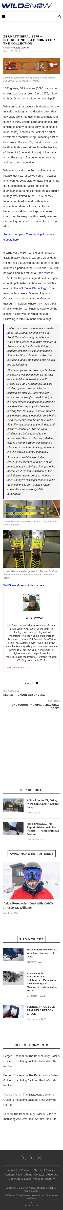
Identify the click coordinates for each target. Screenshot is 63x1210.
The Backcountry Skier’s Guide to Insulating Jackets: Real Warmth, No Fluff (31, 1061)
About (28, 1174)
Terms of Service (44, 1170)
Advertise (52, 1174)
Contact (39, 1174)
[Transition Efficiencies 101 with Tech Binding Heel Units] (13, 954)
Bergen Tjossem (13, 1056)
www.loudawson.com (18, 667)
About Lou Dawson (19, 1170)
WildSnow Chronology (32, 288)
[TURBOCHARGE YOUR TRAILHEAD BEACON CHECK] (13, 1011)
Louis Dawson (21, 47)
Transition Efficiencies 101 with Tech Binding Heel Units (42, 953)
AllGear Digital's (37, 1188)
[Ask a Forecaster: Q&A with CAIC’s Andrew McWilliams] (31, 880)
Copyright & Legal (19, 1178)
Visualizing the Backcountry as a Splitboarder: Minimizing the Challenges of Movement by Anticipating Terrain (42, 982)
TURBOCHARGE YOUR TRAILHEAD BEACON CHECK (41, 1010)
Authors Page (13, 1174)
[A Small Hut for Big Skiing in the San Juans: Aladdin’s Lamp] (13, 805)
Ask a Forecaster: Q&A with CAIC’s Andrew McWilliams (28, 905)
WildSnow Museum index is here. (24, 585)
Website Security (44, 1178)
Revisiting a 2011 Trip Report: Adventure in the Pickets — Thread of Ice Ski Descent (43, 829)
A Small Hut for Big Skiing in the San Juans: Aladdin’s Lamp (43, 804)
